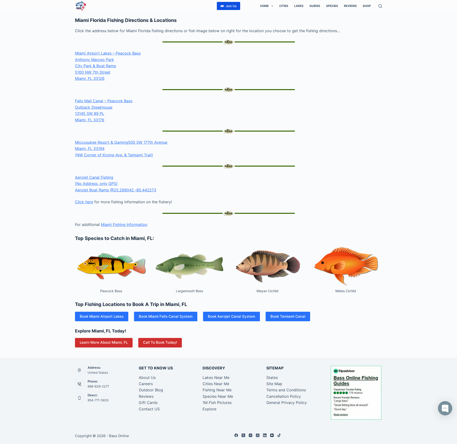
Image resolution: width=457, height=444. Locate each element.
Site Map (274, 383)
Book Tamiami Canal (287, 316)
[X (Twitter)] (243, 435)
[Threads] (257, 435)
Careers (146, 383)
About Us (147, 377)
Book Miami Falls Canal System (166, 316)
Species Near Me (218, 396)
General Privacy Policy (286, 402)
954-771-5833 (98, 400)
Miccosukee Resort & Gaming (101, 142)
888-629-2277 (98, 386)
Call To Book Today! (160, 342)
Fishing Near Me (217, 390)
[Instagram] (250, 435)
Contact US (149, 409)
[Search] (380, 6)
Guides (314, 6)
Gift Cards (148, 402)
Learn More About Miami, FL (104, 342)
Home (264, 6)
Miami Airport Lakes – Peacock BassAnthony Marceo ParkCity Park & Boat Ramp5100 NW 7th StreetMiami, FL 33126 (108, 66)
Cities (283, 6)
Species (332, 6)
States (272, 377)
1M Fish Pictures (217, 402)
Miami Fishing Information (124, 224)
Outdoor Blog (151, 390)
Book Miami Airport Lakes (102, 316)
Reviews (350, 6)
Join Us (231, 6)
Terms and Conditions (286, 390)
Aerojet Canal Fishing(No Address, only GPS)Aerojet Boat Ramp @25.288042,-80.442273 (115, 183)
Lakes (298, 6)
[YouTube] (272, 435)
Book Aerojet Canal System (231, 316)
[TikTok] (279, 435)
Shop (367, 6)
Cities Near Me (216, 383)
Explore (209, 409)
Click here (84, 201)
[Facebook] (236, 435)
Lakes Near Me (216, 377)
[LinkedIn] (265, 435)
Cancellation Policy (283, 396)
